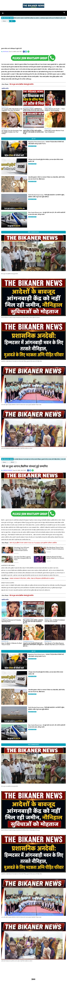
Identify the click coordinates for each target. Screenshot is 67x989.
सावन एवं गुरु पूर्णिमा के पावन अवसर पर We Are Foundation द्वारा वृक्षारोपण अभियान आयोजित (33, 543)
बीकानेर (12, 462)
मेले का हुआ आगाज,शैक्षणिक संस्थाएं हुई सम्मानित (22, 84)
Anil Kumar (6, 51)
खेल (12, 21)
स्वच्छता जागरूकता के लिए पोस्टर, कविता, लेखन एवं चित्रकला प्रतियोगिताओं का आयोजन (32, 578)
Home (4, 21)
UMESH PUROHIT (8, 470)
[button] (2, 13)
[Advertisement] (33, 34)
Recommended (33, 232)
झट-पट (33, 138)
